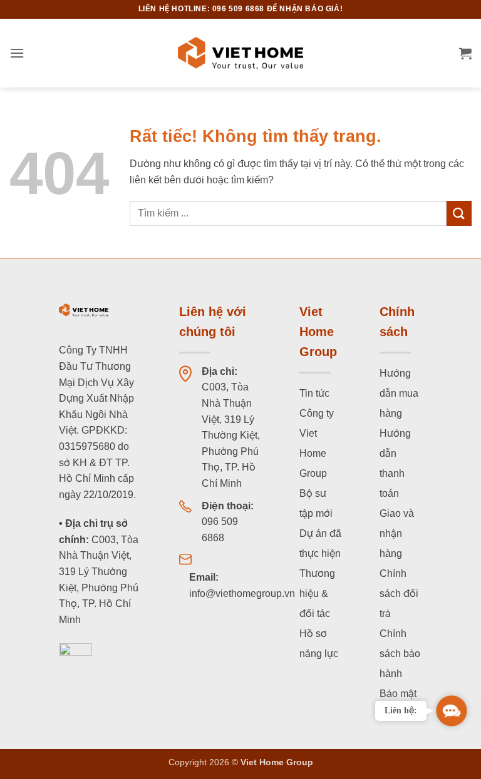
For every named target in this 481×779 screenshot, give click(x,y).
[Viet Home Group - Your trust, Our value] (240, 53)
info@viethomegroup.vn (242, 593)
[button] (16, 53)
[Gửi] (459, 213)
